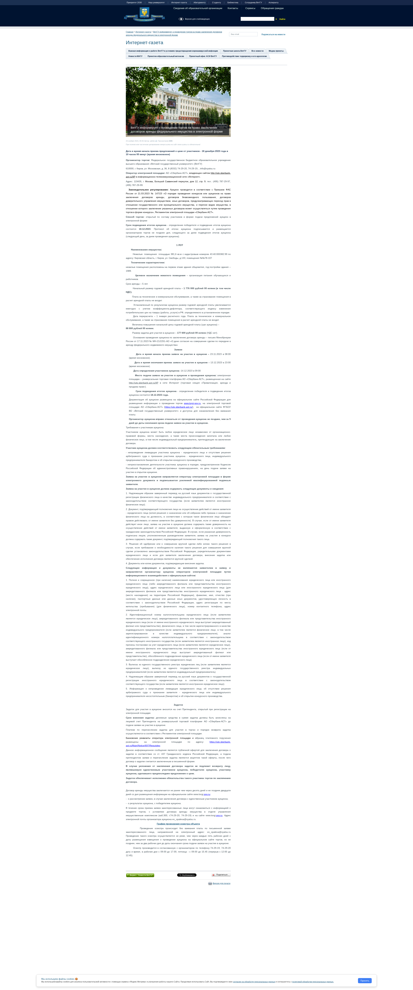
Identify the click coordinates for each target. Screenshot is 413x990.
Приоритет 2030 (134, 3)
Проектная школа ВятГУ (234, 51)
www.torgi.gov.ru (192, 403)
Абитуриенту (200, 3)
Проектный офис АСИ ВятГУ (203, 56)
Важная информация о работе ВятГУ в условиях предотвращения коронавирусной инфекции (173, 51)
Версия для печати (221, 883)
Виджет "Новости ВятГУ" (140, 874)
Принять (364, 980)
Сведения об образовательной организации (197, 8)
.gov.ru (206, 794)
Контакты (233, 8)
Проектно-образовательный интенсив (166, 56)
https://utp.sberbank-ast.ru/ (178, 407)
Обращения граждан (272, 8)
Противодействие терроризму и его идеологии (244, 56)
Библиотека (232, 3)
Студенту (216, 3)
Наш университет (156, 3)
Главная (129, 32)
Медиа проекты (276, 51)
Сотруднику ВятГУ (253, 3)
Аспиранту (273, 3)
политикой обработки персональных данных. (313, 982)
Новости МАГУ (135, 56)
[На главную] (144, 14)
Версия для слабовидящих (197, 19)
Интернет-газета (179, 3)
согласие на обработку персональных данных (254, 982)
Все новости (257, 51)
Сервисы (250, 8)
